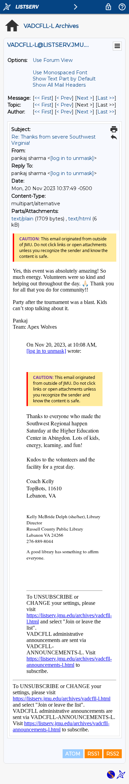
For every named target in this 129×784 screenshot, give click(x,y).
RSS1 (93, 754)
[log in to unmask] (72, 158)
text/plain (22, 219)
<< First (43, 98)
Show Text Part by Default (64, 79)
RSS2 (112, 754)
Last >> (106, 98)
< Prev (64, 98)
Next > (85, 98)
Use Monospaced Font (60, 72)
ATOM (72, 754)
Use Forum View (53, 60)
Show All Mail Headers (59, 85)
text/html (79, 219)
